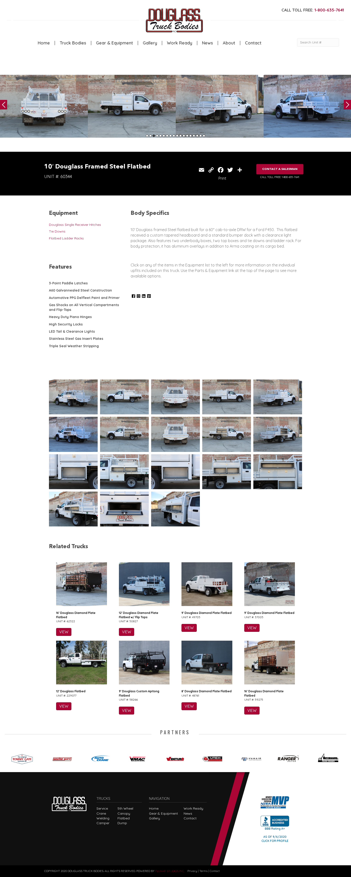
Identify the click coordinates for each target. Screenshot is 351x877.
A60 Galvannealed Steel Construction (80, 290)
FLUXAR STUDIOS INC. (170, 871)
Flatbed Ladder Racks (66, 238)
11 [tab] (180, 136)
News (207, 43)
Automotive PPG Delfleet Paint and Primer (84, 298)
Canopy (123, 813)
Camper (102, 823)
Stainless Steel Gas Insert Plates (76, 338)
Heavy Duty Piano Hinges (70, 317)
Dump (122, 823)
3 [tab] (154, 136)
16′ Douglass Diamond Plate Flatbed (76, 615)
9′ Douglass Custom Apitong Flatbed (139, 693)
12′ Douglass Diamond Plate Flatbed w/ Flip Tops (138, 615)
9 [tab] (174, 136)
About (229, 43)
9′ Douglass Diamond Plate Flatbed (206, 613)
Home (44, 43)
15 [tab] (194, 136)
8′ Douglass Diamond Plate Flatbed (206, 691)
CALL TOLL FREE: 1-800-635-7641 (279, 177)
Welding (102, 818)
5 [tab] (160, 136)
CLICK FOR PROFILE (274, 841)
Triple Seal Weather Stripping (74, 346)
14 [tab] (190, 136)
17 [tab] (200, 136)
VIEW (63, 631)
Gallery (150, 43)
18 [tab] (204, 136)
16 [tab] (197, 136)
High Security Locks (66, 324)
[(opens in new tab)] (24, 758)
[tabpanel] (44, 106)
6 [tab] (164, 136)
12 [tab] (184, 136)
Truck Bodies (73, 43)
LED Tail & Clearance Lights (72, 331)
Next (347, 104)
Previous (3, 104)
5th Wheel (125, 808)
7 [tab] (167, 136)
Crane (101, 813)
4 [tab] (157, 136)
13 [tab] (187, 136)
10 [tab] (177, 136)
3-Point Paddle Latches (68, 283)
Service (102, 808)
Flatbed (123, 818)
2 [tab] (150, 136)
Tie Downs (57, 231)
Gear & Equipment (114, 43)
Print (222, 178)
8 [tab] (170, 136)
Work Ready (179, 43)
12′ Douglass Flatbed (70, 691)
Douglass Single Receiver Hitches (75, 224)
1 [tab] (147, 136)
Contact (253, 43)
